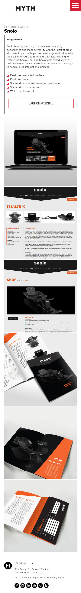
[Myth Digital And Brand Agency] (25, 8)
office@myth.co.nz (24, 563)
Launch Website (41, 103)
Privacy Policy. (57, 577)
